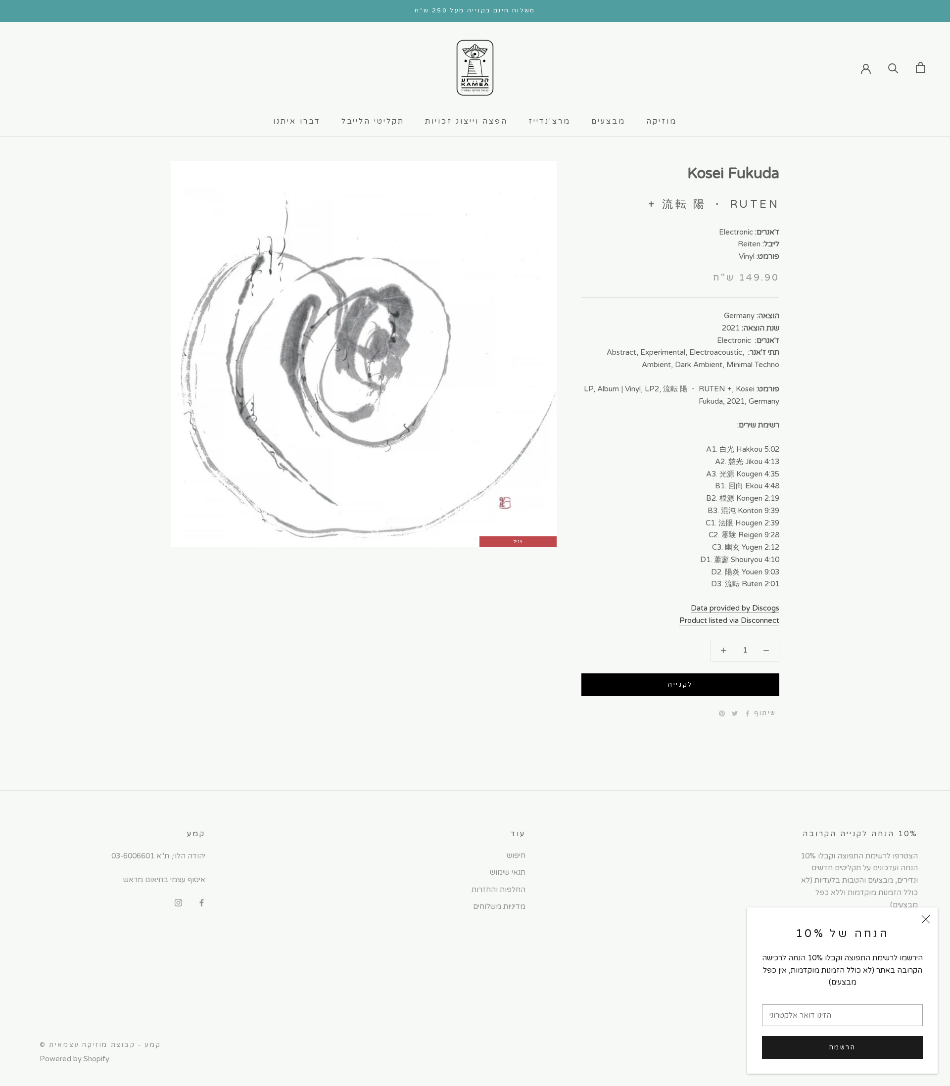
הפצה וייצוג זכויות (466, 121)
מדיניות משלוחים (499, 906)
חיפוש (516, 855)
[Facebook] (748, 713)
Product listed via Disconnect (729, 620)
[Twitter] (735, 713)
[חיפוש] (893, 67)
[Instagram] (178, 902)
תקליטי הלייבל (372, 121)
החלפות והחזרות (498, 889)
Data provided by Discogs (735, 608)
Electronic (736, 231)
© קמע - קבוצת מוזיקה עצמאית (100, 1045)
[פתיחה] (920, 67)
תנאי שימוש (507, 872)
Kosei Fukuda (733, 173)
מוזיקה (661, 121)
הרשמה (842, 1047)
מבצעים (608, 121)
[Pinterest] (722, 713)
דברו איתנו (297, 121)
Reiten (749, 243)
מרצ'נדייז (549, 121)
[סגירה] (925, 919)
